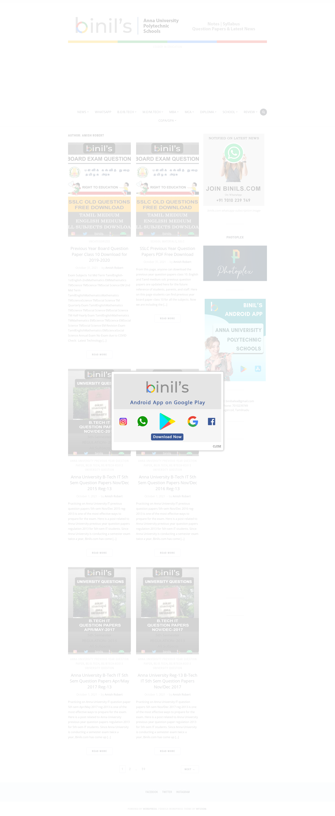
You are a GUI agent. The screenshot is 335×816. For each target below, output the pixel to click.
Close (217, 446)
